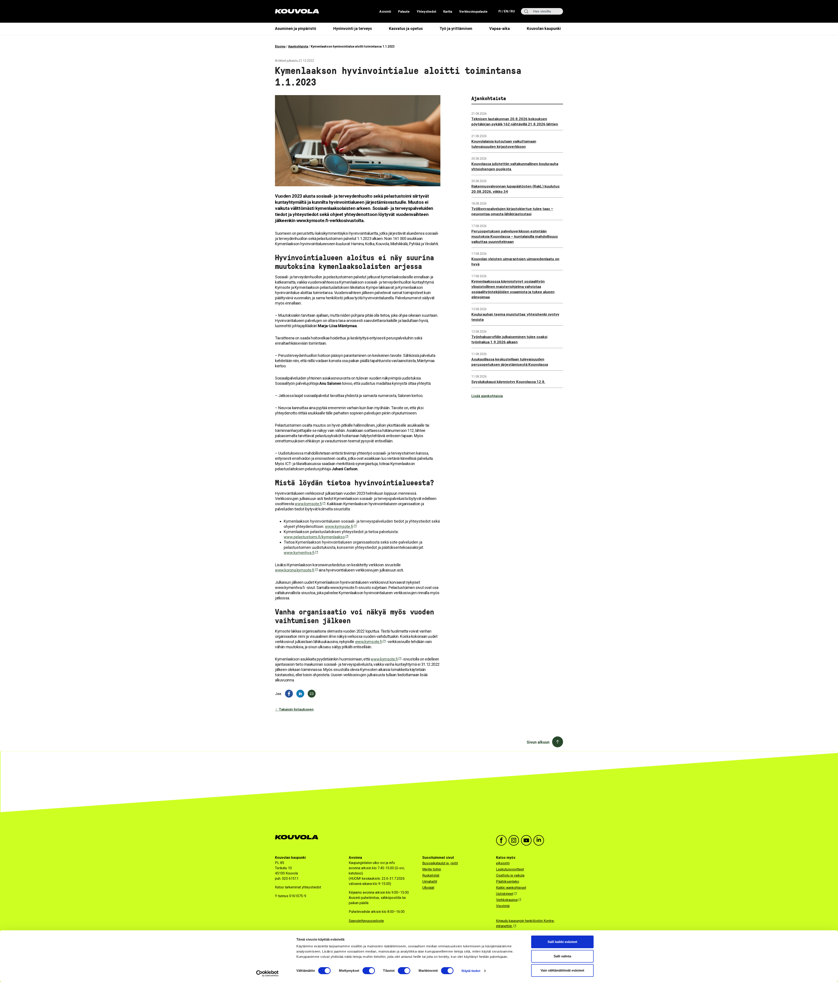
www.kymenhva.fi (299, 552)
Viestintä (503, 906)
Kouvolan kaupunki (544, 28)
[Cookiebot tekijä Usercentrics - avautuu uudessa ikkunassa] (267, 973)
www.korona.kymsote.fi (294, 570)
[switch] (368, 970)
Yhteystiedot (426, 12)
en (506, 11)
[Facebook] (289, 694)
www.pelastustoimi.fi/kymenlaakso (314, 537)
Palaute (404, 12)
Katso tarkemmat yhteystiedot (298, 887)
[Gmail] (312, 694)
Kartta (447, 12)
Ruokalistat (430, 875)
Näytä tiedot (471, 971)
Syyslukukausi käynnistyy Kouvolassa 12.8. (508, 382)
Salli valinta (562, 956)
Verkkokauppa (507, 900)
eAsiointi (503, 863)
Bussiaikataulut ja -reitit (440, 863)
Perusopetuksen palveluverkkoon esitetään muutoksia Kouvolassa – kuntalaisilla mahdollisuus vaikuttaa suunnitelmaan (514, 236)
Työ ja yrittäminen (456, 28)
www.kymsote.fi (308, 503)
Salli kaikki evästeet (562, 942)
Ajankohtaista (298, 46)
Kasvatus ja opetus (406, 28)
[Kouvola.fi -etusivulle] (298, 837)
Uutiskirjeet (504, 894)
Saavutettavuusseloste (366, 921)
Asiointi (385, 12)
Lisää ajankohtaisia (487, 396)
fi (500, 11)
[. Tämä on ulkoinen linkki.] (300, 694)
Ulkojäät (428, 888)
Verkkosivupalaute (473, 12)
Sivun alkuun (538, 742)
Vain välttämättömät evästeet (562, 970)
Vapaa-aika (499, 28)
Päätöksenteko (507, 881)
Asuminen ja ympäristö (295, 28)
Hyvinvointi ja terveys (352, 28)
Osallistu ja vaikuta (510, 875)
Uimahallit (429, 881)
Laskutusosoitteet (510, 869)
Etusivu (280, 46)
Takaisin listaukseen (296, 709)
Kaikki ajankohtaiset (511, 888)
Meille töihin (431, 869)
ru (512, 11)
